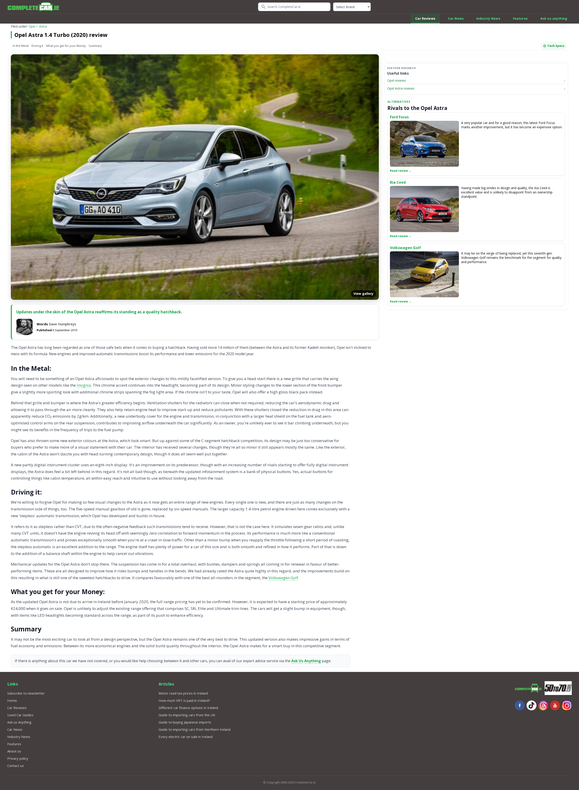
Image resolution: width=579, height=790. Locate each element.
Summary (95, 46)
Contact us (15, 765)
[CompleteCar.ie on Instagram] (567, 705)
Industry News (488, 18)
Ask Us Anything (306, 660)
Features (520, 18)
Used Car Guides (20, 715)
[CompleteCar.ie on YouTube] (555, 705)
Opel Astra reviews (401, 88)
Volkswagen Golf (283, 577)
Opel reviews (396, 80)
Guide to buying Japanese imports (185, 722)
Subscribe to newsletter (26, 693)
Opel (31, 26)
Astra (43, 26)
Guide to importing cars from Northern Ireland (194, 729)
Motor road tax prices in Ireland (183, 693)
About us (14, 751)
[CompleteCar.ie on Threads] (543, 705)
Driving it (37, 46)
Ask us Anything (19, 722)
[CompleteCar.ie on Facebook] (520, 705)
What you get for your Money (66, 46)
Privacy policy (17, 758)
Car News (456, 18)
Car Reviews (425, 18)
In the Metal (21, 46)
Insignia (84, 385)
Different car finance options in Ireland (188, 707)
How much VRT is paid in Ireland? (184, 700)
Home (12, 700)
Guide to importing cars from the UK (187, 715)
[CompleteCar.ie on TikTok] (531, 705)
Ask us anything (553, 18)
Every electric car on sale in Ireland (186, 736)
